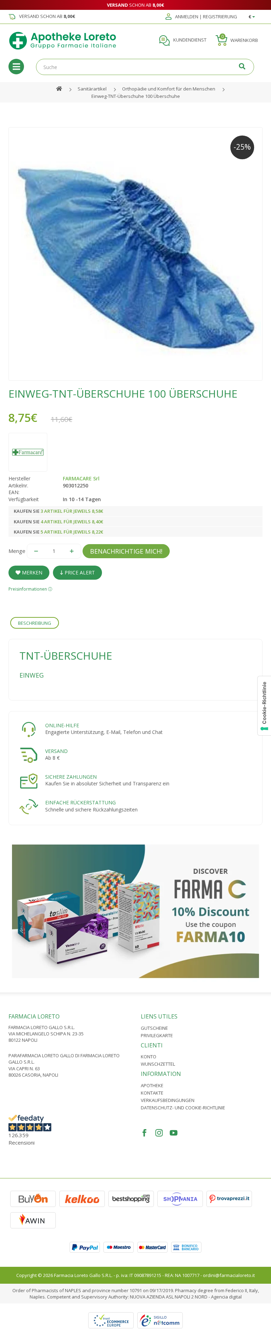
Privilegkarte (157, 1035)
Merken (31, 572)
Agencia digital (226, 1297)
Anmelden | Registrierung (205, 17)
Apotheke (152, 1085)
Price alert (79, 572)
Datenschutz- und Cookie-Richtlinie (183, 1107)
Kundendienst (189, 40)
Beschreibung (34, 623)
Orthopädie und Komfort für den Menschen (168, 89)
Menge (16, 550)
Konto (148, 1056)
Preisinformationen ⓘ (30, 589)
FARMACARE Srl (81, 478)
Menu (16, 66)
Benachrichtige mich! (126, 551)
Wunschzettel (158, 1064)
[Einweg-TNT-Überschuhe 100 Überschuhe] (135, 254)
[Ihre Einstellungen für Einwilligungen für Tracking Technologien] (264, 705)
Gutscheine (154, 1028)
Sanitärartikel (92, 89)
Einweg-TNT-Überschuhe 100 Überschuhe (135, 96)
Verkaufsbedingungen (167, 1100)
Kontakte (152, 1093)
